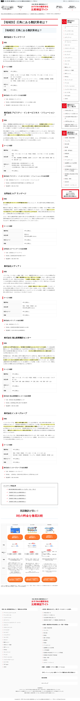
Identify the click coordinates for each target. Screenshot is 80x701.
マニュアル (67, 141)
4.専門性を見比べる (69, 121)
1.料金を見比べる (69, 110)
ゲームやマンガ (68, 159)
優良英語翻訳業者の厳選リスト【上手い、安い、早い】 (22, 489)
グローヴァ (67, 45)
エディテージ (68, 37)
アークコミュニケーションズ (71, 27)
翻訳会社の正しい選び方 (59, 7)
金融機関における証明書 (71, 163)
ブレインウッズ (68, 79)
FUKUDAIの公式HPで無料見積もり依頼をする (49, 579)
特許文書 (67, 144)
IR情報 (66, 156)
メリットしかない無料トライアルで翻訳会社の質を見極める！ (70, 194)
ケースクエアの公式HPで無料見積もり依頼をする (15, 579)
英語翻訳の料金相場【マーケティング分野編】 (71, 170)
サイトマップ (45, 683)
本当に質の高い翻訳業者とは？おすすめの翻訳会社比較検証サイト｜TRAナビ (20, 1)
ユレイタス (67, 60)
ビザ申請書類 (68, 166)
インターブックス (69, 34)
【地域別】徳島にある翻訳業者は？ (17, 501)
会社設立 (67, 181)
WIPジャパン (68, 73)
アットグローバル (69, 31)
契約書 (66, 147)
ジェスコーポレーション (71, 89)
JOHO (66, 98)
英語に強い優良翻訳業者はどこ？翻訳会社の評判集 (14, 609)
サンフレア (67, 54)
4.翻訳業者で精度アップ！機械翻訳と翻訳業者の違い (55, 620)
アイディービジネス (70, 86)
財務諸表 (67, 153)
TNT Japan (67, 95)
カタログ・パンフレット (71, 185)
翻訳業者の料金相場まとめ (72, 7)
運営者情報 (44, 677)
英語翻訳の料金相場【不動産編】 (71, 174)
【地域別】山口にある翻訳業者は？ (17, 495)
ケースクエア (68, 51)
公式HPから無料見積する (15, 537)
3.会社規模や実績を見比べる (71, 117)
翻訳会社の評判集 (20, 7)
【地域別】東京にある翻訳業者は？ (17, 492)
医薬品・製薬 (68, 178)
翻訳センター (68, 67)
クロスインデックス (70, 48)
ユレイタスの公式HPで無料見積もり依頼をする (32, 579)
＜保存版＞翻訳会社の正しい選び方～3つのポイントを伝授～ (57, 609)
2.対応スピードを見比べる (71, 113)
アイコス (67, 83)
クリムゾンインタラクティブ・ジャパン (71, 41)
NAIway (66, 76)
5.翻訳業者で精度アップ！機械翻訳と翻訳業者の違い (71, 125)
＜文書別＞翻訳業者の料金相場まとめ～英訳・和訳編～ (55, 624)
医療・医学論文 (68, 150)
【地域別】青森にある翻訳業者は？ (17, 498)
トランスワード (68, 57)
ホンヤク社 (67, 92)
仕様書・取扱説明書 (70, 137)
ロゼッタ (67, 64)
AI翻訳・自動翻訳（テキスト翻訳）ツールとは (53, 667)
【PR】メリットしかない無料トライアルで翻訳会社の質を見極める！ (7, 8)
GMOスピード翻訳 (69, 70)
